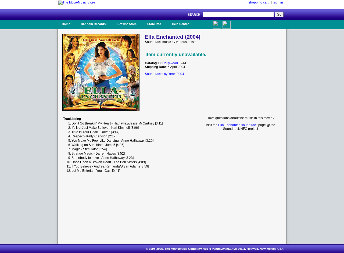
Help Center (180, 24)
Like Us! (204, 22)
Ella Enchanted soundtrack (237, 125)
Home (66, 24)
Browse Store (127, 24)
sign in (278, 2)
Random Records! (94, 24)
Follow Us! (237, 24)
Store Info (154, 24)
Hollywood (170, 63)
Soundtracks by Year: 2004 (164, 74)
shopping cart (258, 2)
